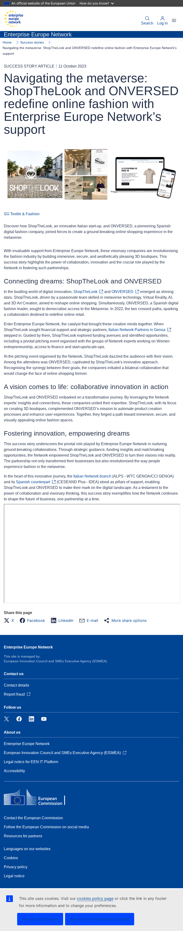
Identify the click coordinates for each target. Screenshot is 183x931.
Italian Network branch (92, 476)
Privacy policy (15, 867)
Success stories (32, 42)
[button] (10, 620)
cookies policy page (95, 898)
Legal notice (14, 876)
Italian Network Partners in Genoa (136, 330)
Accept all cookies (40, 918)
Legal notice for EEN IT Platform (31, 762)
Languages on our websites (27, 849)
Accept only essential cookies (99, 918)
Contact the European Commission (33, 818)
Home (7, 42)
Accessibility (14, 771)
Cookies (11, 858)
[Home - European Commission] (13, 18)
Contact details (16, 685)
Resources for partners (23, 836)
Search (147, 23)
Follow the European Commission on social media (46, 827)
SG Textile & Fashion (22, 214)
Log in (162, 23)
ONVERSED (122, 292)
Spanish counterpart (33, 482)
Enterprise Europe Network (28, 647)
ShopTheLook (85, 292)
